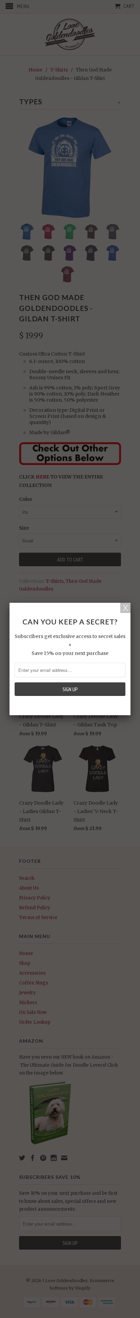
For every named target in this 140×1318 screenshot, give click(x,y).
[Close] (125, 608)
